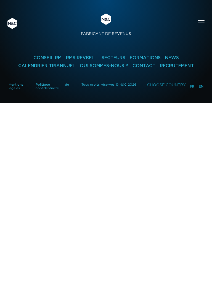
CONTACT (143, 65)
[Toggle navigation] (201, 24)
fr (192, 86)
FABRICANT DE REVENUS (106, 24)
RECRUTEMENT (177, 65)
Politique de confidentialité (52, 86)
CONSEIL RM (47, 57)
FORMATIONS (145, 57)
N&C (12, 23)
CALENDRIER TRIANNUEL (46, 65)
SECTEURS (113, 57)
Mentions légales (16, 86)
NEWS (172, 57)
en (201, 86)
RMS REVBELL (81, 57)
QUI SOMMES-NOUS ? (104, 65)
